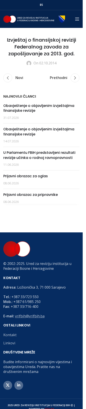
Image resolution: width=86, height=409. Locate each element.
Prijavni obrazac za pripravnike (30, 194)
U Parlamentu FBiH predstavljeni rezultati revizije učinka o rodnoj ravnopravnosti (39, 155)
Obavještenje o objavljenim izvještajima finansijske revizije (38, 108)
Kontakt (10, 334)
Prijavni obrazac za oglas (25, 176)
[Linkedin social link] (18, 385)
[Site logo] (34, 18)
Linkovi (9, 343)
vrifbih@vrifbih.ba (30, 316)
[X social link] (7, 385)
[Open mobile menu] (77, 19)
